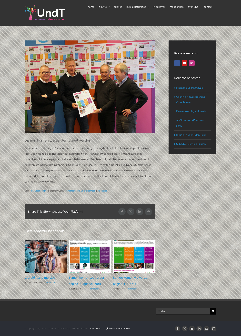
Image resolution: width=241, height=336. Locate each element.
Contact (97, 328)
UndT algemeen (88, 191)
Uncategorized (73, 191)
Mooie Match (122, 277)
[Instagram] (192, 63)
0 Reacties (102, 191)
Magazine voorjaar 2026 (189, 87)
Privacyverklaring (119, 328)
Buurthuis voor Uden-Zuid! (191, 135)
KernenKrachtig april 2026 (191, 111)
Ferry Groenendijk (38, 191)
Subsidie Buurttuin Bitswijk (191, 144)
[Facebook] (177, 63)
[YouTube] (184, 63)
